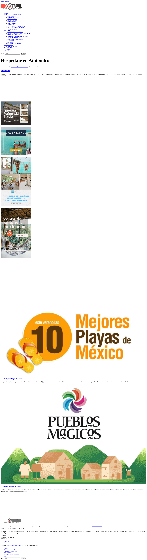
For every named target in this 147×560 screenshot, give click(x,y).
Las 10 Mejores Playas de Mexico (12, 379)
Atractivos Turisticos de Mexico (19, 67)
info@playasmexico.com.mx (11, 554)
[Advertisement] (52, 89)
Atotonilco (5, 70)
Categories (3, 537)
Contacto (6, 548)
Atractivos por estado (9, 549)
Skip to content (5, 1)
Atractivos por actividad (10, 551)
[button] (6, 50)
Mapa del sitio (8, 552)
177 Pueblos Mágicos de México (11, 486)
